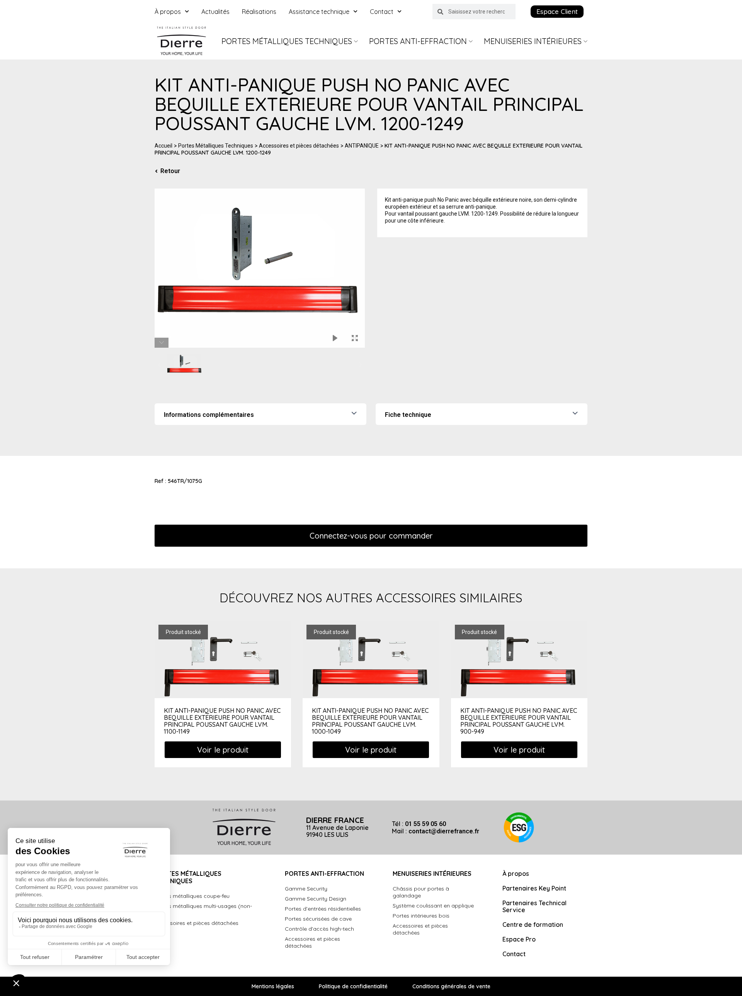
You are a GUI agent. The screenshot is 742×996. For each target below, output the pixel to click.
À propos (168, 11)
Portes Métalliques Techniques (286, 41)
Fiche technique (408, 414)
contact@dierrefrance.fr (443, 831)
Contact (381, 11)
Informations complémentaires (209, 414)
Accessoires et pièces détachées (299, 146)
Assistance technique (319, 11)
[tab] (260, 414)
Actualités (215, 11)
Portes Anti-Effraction (418, 41)
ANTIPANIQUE (362, 146)
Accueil (163, 146)
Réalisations (259, 11)
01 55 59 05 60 (425, 824)
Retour (170, 171)
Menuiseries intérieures (533, 41)
